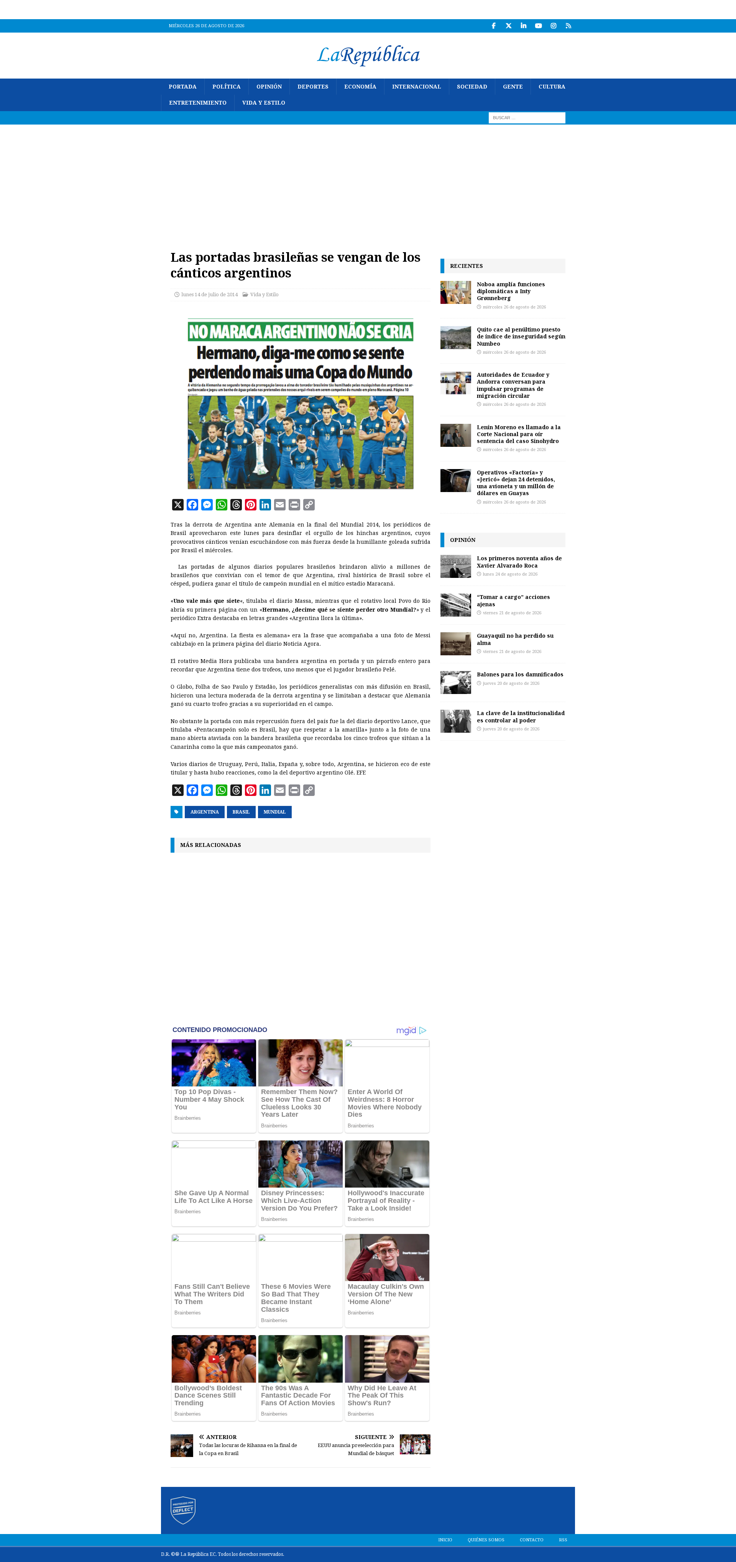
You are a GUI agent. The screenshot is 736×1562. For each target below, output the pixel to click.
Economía (360, 87)
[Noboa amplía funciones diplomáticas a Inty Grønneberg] (455, 292)
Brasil (241, 812)
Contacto (532, 1539)
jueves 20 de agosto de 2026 (511, 683)
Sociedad (472, 87)
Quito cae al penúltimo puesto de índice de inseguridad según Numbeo (521, 336)
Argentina (205, 812)
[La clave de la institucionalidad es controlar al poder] (455, 721)
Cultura (552, 87)
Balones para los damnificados (520, 674)
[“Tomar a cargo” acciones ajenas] (455, 605)
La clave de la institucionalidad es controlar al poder (521, 716)
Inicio (445, 1539)
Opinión (269, 87)
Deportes (313, 87)
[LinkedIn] (523, 26)
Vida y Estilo (263, 103)
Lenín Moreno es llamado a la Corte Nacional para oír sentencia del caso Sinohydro (519, 434)
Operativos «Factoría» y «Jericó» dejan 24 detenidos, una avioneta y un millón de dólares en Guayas (516, 483)
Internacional (416, 87)
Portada (183, 87)
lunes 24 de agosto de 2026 (510, 574)
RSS (563, 1539)
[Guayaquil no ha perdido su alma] (455, 643)
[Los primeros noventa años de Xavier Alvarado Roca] (455, 566)
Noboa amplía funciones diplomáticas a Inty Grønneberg (511, 291)
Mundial (275, 812)
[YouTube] (538, 26)
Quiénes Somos (486, 1539)
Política (226, 87)
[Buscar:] (527, 117)
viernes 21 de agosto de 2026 (512, 612)
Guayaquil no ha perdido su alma (515, 639)
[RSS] (568, 26)
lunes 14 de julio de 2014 (209, 294)
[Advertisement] (368, 182)
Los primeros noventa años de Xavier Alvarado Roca (519, 562)
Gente (513, 87)
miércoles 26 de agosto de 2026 (514, 307)
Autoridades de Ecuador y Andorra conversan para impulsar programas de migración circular (513, 385)
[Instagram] (553, 26)
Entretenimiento (198, 103)
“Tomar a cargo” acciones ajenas (513, 600)
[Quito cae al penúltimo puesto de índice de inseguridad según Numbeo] (455, 337)
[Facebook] (493, 26)
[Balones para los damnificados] (455, 682)
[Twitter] (508, 26)
